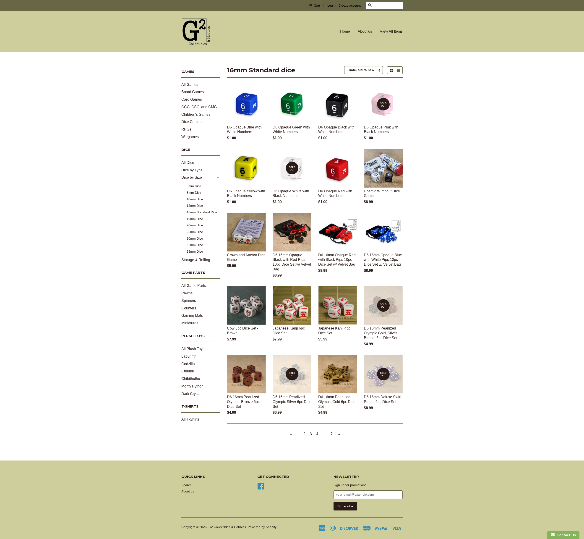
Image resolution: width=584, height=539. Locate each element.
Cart (316, 5)
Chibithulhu (190, 379)
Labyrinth (188, 356)
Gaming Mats (192, 315)
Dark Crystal (191, 394)
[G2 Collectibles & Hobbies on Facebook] (260, 485)
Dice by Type (192, 170)
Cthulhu (187, 371)
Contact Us (565, 535)
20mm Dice (195, 225)
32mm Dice (195, 245)
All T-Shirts (190, 419)
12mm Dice (195, 205)
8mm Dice (194, 192)
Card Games (191, 99)
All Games (189, 84)
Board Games (192, 92)
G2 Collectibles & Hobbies (227, 527)
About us (365, 31)
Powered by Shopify (262, 527)
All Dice (187, 163)
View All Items (391, 31)
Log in (331, 5)
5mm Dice (194, 186)
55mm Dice (195, 251)
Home (345, 31)
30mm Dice (195, 238)
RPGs (186, 129)
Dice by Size (191, 177)
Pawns (187, 293)
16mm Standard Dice (202, 212)
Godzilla (188, 364)
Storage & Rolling (195, 260)
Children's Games (195, 114)
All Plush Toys (192, 349)
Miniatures (189, 323)
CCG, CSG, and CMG (199, 107)
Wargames (190, 137)
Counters (188, 308)
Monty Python (192, 386)
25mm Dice (195, 232)
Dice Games (191, 122)
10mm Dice (195, 199)
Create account (350, 5)
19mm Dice (195, 219)
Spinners (188, 301)
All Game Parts (193, 286)
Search (186, 485)
